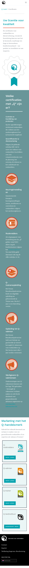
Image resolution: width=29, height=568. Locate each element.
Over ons (5, 24)
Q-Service (6, 11)
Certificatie (6, 15)
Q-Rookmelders (8, 6)
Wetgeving (6, 20)
